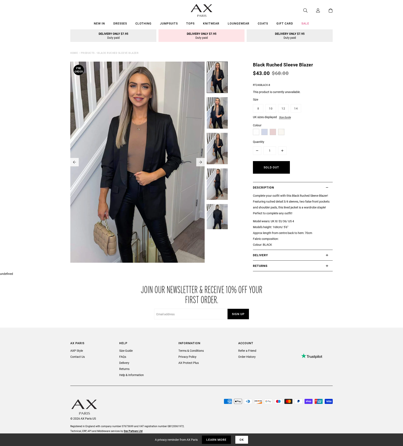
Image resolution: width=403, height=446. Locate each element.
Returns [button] (260, 266)
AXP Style (76, 351)
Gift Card (284, 23)
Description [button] (263, 187)
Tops (190, 23)
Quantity (258, 142)
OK (241, 440)
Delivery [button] (260, 255)
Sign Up (238, 314)
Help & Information (131, 375)
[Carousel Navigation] (137, 162)
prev (74, 162)
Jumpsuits (169, 23)
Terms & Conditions (191, 351)
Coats (263, 23)
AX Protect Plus (188, 363)
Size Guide (285, 117)
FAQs (122, 357)
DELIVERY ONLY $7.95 (113, 36)
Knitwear (211, 23)
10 (271, 108)
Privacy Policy (187, 357)
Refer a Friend (247, 351)
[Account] (313, 10)
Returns (124, 369)
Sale (305, 23)
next (200, 162)
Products (88, 52)
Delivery (124, 363)
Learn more (216, 440)
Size (255, 99)
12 (283, 108)
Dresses (120, 23)
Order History (247, 357)
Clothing (143, 23)
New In (99, 23)
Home (74, 52)
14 (296, 108)
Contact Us (77, 357)
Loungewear (238, 23)
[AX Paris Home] (201, 10)
